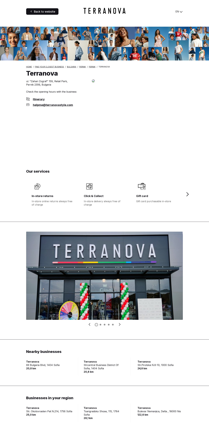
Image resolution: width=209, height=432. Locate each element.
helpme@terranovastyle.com (53, 105)
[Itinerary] (137, 81)
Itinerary (39, 99)
